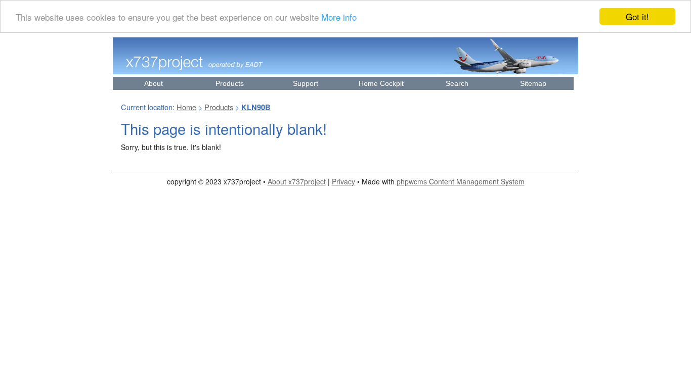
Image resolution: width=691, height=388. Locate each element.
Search (457, 83)
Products (229, 83)
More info (339, 17)
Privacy (343, 181)
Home (186, 107)
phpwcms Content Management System (461, 181)
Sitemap (533, 83)
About (153, 83)
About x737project (297, 181)
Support (305, 83)
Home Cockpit (381, 83)
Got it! (637, 16)
